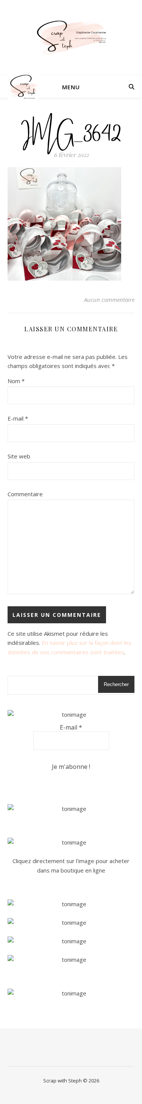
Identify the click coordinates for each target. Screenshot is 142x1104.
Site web (19, 456)
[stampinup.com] (71, 809)
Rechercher (116, 684)
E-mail (18, 418)
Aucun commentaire (109, 299)
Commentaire (25, 494)
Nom (16, 381)
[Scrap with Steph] (71, 37)
